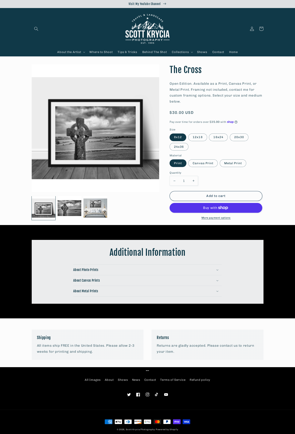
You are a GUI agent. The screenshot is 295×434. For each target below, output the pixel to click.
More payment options (216, 217)
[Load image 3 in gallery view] (95, 208)
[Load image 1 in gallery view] (44, 208)
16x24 (218, 137)
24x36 (179, 147)
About (109, 380)
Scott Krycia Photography (140, 429)
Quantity (175, 172)
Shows (123, 380)
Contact (150, 380)
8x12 (178, 137)
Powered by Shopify (167, 429)
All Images (93, 380)
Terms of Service (172, 380)
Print (178, 163)
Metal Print (233, 163)
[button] (36, 28)
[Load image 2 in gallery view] (69, 208)
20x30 (239, 137)
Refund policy (200, 380)
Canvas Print (203, 163)
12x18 (197, 137)
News (136, 380)
